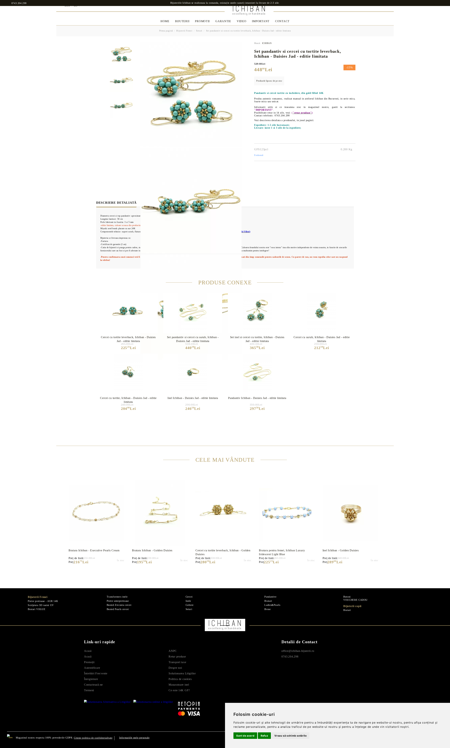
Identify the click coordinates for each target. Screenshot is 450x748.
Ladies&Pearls (272, 605)
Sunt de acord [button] (245, 735)
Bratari (268, 601)
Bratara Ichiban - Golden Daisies (152, 550)
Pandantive (270, 596)
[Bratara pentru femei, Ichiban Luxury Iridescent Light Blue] (287, 513)
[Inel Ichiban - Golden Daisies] (350, 513)
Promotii (202, 21)
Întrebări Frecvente (95, 673)
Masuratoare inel (179, 684)
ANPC (173, 650)
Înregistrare (91, 679)
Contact (282, 21)
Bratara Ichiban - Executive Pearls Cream (94, 550)
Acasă (88, 650)
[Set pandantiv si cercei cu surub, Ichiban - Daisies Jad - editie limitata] (192, 312)
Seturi (199, 30)
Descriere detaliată (116, 202)
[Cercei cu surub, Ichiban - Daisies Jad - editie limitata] (321, 312)
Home (164, 21)
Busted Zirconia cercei (119, 605)
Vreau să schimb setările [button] (290, 735)
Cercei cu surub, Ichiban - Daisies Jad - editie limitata (322, 339)
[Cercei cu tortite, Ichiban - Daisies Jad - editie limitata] (128, 373)
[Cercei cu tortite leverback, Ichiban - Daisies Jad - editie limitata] (128, 312)
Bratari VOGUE (36, 609)
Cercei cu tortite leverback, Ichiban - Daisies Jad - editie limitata (128, 339)
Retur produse (177, 656)
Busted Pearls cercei (118, 609)
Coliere (190, 605)
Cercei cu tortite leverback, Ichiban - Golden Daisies (222, 552)
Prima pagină (166, 30)
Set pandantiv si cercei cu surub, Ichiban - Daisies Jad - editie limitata (193, 339)
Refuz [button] (264, 735)
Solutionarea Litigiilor (182, 673)
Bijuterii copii (352, 606)
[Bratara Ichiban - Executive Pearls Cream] (96, 513)
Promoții (89, 662)
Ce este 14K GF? (179, 690)
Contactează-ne (93, 684)
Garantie (223, 21)
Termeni (89, 690)
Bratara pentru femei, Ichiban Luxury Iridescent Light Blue (282, 552)
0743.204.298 (18, 3)
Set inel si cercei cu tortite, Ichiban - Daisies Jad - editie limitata (257, 339)
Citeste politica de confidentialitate (93, 738)
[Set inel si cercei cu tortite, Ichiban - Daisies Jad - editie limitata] (257, 312)
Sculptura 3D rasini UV (41, 605)
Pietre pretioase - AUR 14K (43, 601)
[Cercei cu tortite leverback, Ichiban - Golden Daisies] (223, 513)
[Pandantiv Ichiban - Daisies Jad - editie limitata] (257, 373)
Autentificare (92, 667)
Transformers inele (117, 596)
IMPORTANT (260, 21)
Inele (188, 601)
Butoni (347, 596)
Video (241, 21)
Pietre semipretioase (118, 601)
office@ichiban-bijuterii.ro (297, 650)
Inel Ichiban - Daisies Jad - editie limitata (193, 397)
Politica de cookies (180, 679)
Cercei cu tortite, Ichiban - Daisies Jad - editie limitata (128, 399)
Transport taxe (177, 662)
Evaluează (258, 155)
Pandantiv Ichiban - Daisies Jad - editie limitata (257, 397)
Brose (267, 609)
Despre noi (175, 667)
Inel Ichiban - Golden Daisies (341, 550)
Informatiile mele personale (134, 737)
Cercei (189, 596)
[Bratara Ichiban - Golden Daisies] (160, 513)
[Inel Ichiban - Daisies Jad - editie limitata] (192, 373)
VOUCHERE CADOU (355, 600)
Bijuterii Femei (184, 30)
